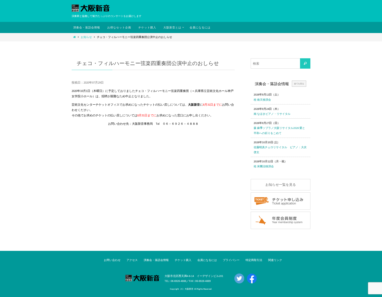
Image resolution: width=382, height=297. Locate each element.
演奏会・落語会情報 (156, 260)
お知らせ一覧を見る (280, 185)
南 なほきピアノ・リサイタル (272, 114)
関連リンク (275, 260)
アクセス (132, 260)
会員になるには (207, 260)
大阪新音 (189, 288)
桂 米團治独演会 (264, 166)
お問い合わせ (112, 260)
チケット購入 (183, 260)
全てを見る (299, 83)
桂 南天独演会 (262, 99)
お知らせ (86, 37)
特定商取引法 (254, 260)
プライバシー (231, 260)
